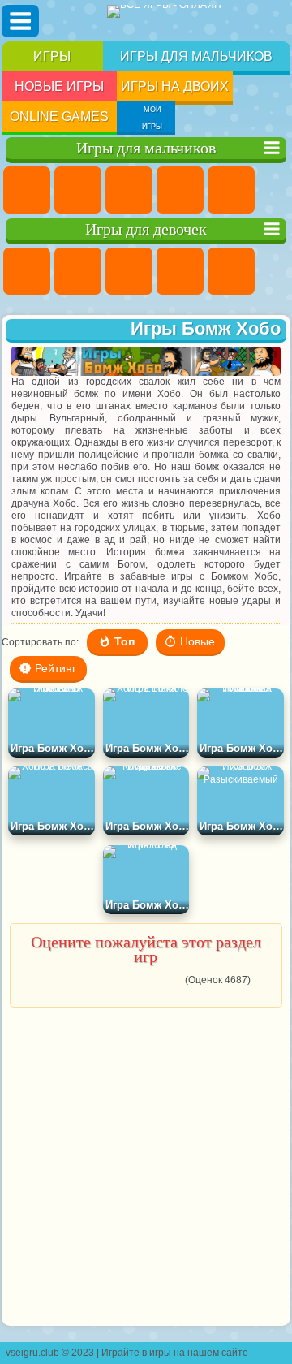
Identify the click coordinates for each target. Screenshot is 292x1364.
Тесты (231, 271)
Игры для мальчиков (196, 56)
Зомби (231, 190)
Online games (59, 116)
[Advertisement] (144, 1167)
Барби (180, 271)
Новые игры (59, 86)
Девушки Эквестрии (77, 271)
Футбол (77, 190)
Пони (26, 271)
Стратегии (128, 190)
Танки (180, 190)
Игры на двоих (175, 86)
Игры (52, 56)
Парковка (26, 190)
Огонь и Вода (128, 271)
